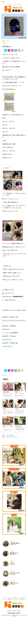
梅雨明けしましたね (14, 582)
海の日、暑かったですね (15, 572)
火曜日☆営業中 (6, 391)
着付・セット (16, 597)
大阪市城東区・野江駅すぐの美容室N (14, 610)
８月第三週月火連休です (15, 543)
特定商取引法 (22, 599)
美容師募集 (9, 599)
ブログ (5, 375)
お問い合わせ (15, 599)
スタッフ (22, 597)
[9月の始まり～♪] (15, 50)
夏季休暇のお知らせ (14, 553)
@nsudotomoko (7, 339)
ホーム (5, 597)
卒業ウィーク (18, 391)
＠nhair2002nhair (7, 346)
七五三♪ (4, 409)
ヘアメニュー (10, 597)
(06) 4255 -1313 (9, 293)
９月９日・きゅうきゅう (11, 437)
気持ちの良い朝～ (18, 425)
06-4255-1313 (14, 613)
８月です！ (12, 563)
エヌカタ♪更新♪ (10, 435)
